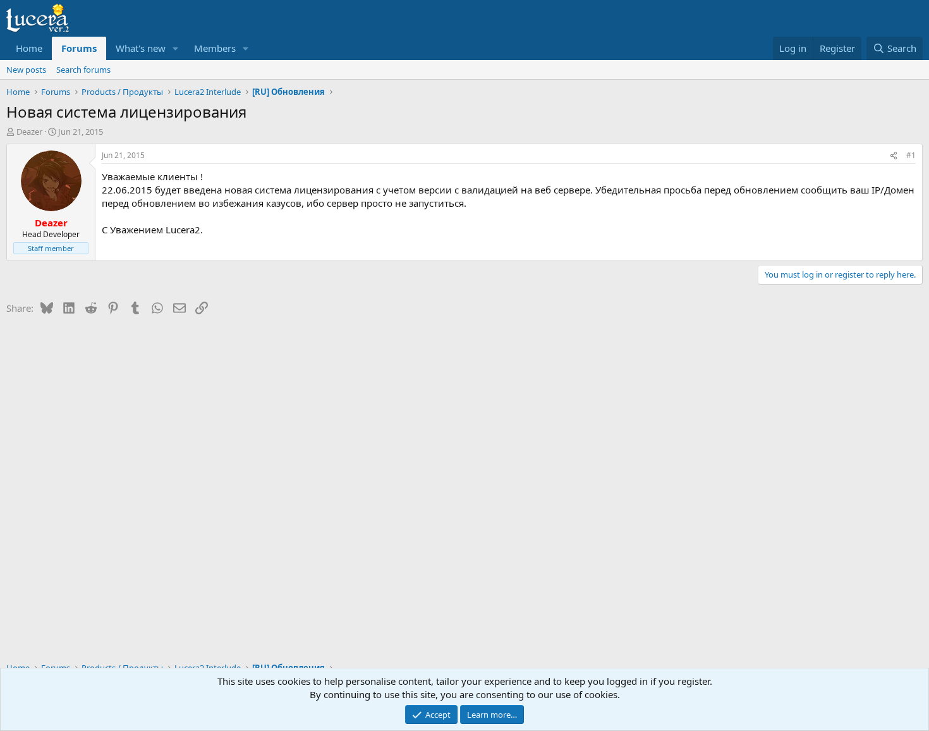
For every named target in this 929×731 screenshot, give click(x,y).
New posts (26, 69)
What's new (141, 48)
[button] (176, 48)
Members (215, 48)
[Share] (893, 156)
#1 (911, 155)
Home (29, 48)
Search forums (83, 69)
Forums (79, 48)
